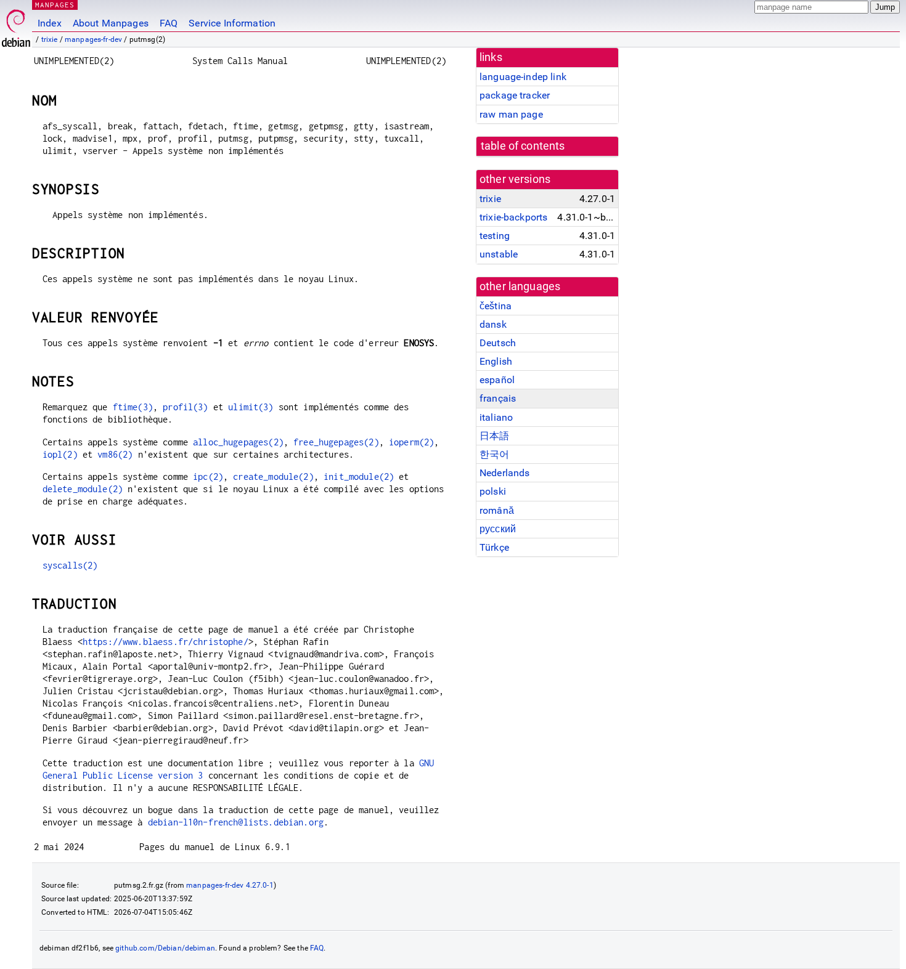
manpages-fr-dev (93, 39)
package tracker (515, 95)
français (498, 398)
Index (50, 23)
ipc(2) (208, 476)
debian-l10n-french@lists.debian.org (236, 822)
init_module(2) (359, 476)
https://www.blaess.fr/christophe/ (165, 641)
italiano (496, 417)
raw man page (511, 114)
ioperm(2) (411, 442)
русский (498, 529)
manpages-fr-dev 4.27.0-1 (230, 885)
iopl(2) (60, 454)
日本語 (494, 436)
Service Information (232, 23)
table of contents (523, 146)
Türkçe (494, 547)
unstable (499, 254)
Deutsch (498, 343)
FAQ (169, 23)
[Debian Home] (16, 25)
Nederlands (505, 473)
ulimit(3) (250, 407)
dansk (493, 324)
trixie (49, 39)
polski (493, 491)
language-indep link (523, 77)
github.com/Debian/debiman (165, 948)
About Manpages (111, 23)
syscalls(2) (70, 565)
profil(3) (185, 407)
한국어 (494, 454)
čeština (496, 306)
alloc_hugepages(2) (238, 442)
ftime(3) (133, 407)
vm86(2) (115, 454)
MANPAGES (55, 5)
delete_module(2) (83, 489)
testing (495, 235)
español (497, 380)
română (497, 510)
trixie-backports (513, 217)
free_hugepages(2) (336, 442)
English (496, 361)
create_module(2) (273, 476)
